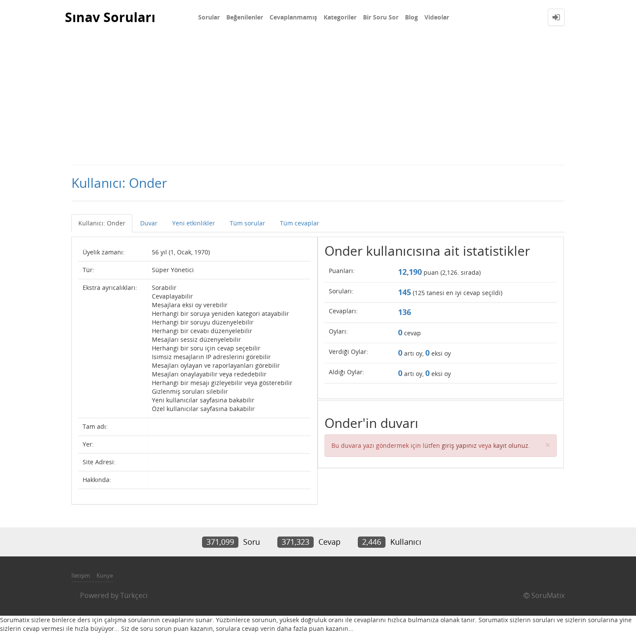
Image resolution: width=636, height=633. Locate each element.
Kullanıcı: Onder (101, 223)
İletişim (80, 575)
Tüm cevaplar (299, 223)
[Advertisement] (318, 99)
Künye (104, 575)
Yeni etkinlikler (193, 223)
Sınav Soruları (110, 17)
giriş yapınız (459, 445)
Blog (411, 17)
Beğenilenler (244, 17)
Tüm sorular (247, 223)
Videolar (436, 17)
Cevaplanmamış (293, 17)
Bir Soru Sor (380, 17)
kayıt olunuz (510, 445)
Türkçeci (134, 595)
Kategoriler (340, 17)
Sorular (209, 17)
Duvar (148, 223)
